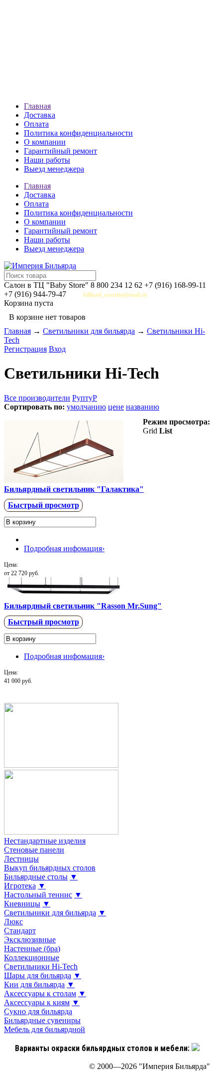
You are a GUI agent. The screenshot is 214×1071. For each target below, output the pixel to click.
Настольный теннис (38, 894)
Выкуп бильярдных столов (50, 867)
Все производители (37, 398)
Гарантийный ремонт (60, 151)
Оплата (36, 124)
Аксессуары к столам (40, 993)
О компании (45, 142)
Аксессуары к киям (37, 1002)
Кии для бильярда (34, 984)
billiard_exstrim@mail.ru (115, 294)
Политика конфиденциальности (78, 133)
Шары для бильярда (37, 975)
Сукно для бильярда (38, 1011)
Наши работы (47, 160)
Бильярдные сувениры (42, 1020)
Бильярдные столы (36, 876)
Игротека (20, 885)
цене (116, 407)
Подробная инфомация (64, 548)
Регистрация (25, 349)
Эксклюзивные (30, 939)
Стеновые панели (34, 850)
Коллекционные (31, 957)
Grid (150, 431)
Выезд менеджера (54, 169)
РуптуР (84, 398)
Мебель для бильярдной (44, 1029)
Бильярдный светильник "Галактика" (74, 489)
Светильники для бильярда (89, 331)
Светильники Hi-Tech (41, 966)
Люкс (13, 921)
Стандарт (20, 930)
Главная (37, 106)
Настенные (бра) (32, 948)
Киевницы (22, 903)
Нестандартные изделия (45, 841)
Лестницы (21, 859)
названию (142, 407)
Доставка (39, 115)
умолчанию (86, 407)
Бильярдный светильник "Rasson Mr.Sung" (83, 606)
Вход (57, 349)
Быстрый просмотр (43, 505)
